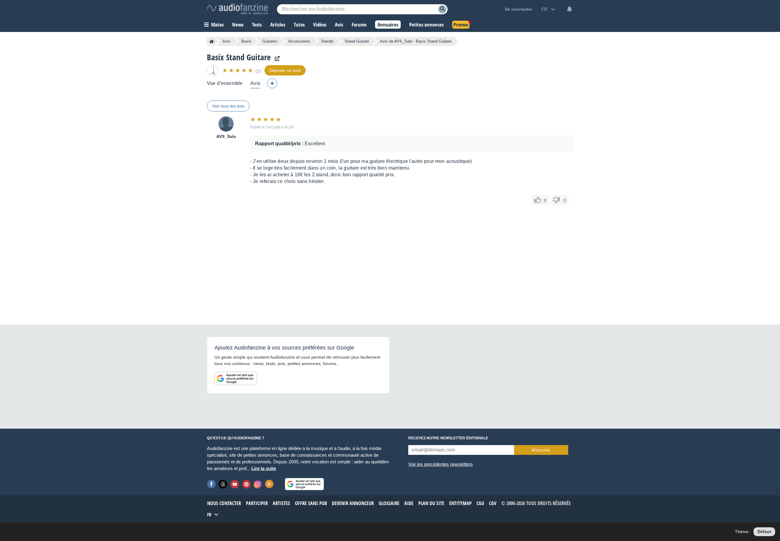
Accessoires (299, 41)
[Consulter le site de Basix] (276, 58)
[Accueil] (211, 41)
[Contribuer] (272, 83)
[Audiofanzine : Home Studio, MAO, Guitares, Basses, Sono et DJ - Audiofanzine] (237, 9)
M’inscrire (541, 450)
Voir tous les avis (228, 106)
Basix (246, 41)
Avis (226, 41)
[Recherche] (442, 9)
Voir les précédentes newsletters (440, 464)
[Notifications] (569, 9)
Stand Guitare (357, 41)
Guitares (269, 41)
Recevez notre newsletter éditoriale (448, 438)
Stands (327, 41)
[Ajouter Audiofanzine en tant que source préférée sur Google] (235, 378)
